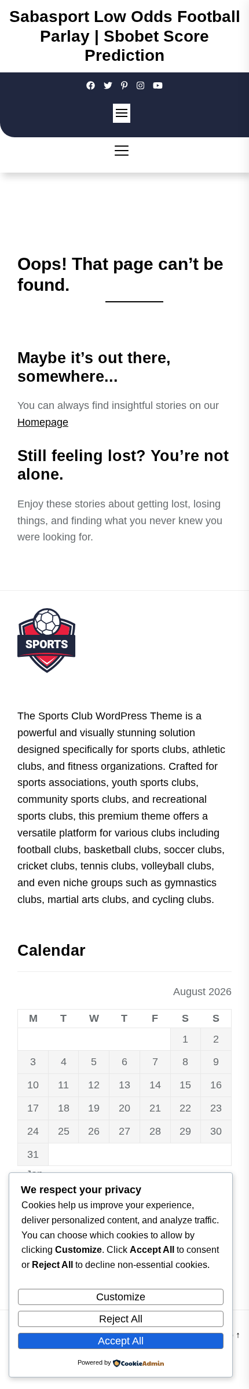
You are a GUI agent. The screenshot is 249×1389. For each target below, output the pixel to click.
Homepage (42, 422)
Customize (120, 1297)
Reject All (120, 1319)
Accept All (121, 1341)
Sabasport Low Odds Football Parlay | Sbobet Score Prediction (124, 36)
